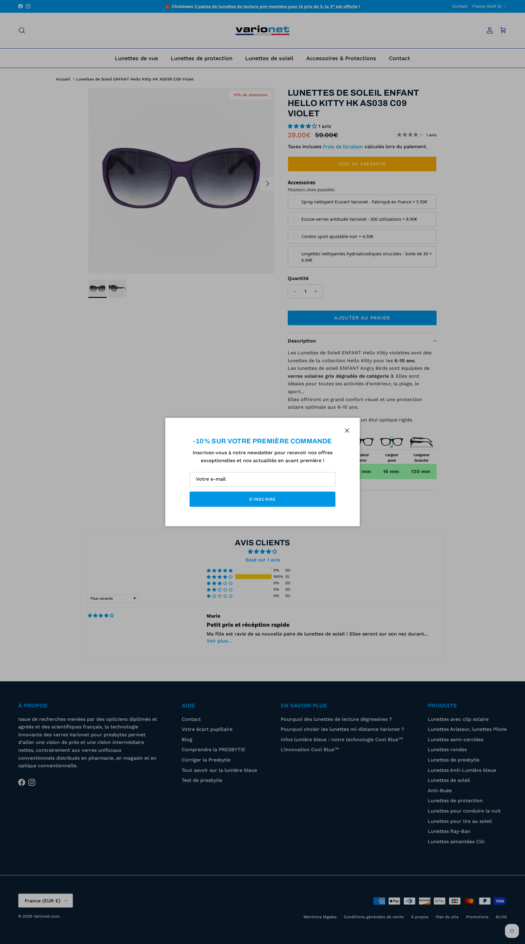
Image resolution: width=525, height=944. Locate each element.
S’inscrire (262, 499)
